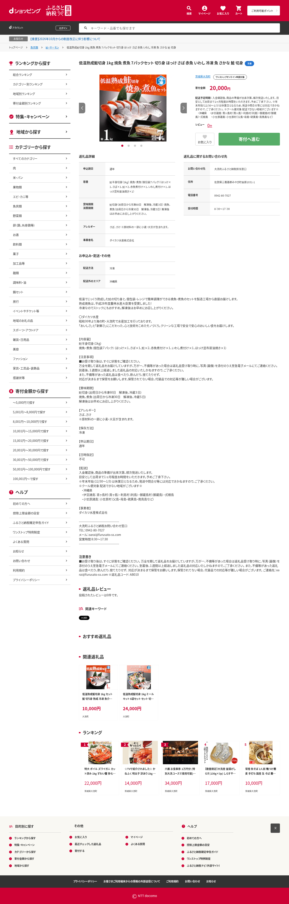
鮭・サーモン (52, 47)
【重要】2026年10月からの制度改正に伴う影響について (65, 39)
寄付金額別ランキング (27, 103)
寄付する (79, 851)
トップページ (16, 47)
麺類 (16, 273)
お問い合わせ (21, 561)
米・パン (18, 177)
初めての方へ (21, 503)
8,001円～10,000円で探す (30, 421)
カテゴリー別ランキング (28, 84)
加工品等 (19, 263)
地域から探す (28, 132)
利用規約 (19, 570)
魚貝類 (34, 47)
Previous (82, 108)
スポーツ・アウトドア (26, 330)
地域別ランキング (24, 94)
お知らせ (18, 551)
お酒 (16, 235)
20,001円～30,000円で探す (31, 450)
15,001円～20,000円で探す (31, 440)
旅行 (16, 301)
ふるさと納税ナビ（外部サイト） (203, 865)
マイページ (204, 13)
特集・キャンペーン (32, 117)
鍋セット (18, 292)
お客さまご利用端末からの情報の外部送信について (131, 881)
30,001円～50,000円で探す (31, 460)
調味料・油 (19, 282)
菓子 (16, 254)
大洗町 (84, 617)
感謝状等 (19, 378)
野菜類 (17, 216)
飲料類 (17, 244)
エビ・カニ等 (20, 196)
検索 (189, 13)
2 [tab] (129, 146)
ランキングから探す (25, 838)
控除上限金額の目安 (26, 513)
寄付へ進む (249, 139)
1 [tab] (122, 146)
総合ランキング (22, 74)
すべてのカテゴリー (25, 158)
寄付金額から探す (24, 858)
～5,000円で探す (24, 402)
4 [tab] (141, 146)
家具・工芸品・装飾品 (26, 368)
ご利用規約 (172, 881)
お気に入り (223, 13)
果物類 (17, 187)
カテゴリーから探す (25, 852)
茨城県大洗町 (203, 76)
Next (183, 108)
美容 (16, 349)
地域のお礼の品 (23, 320)
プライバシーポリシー (26, 580)
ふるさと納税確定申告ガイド (31, 522)
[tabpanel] (133, 108)
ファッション (20, 358)
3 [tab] (135, 146)
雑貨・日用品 (21, 339)
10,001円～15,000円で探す (31, 431)
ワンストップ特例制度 (26, 532)
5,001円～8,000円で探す (29, 412)
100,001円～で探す (25, 479)
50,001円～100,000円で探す (32, 469)
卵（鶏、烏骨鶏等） (24, 225)
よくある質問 (21, 541)
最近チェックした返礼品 (88, 844)
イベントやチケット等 (26, 311)
